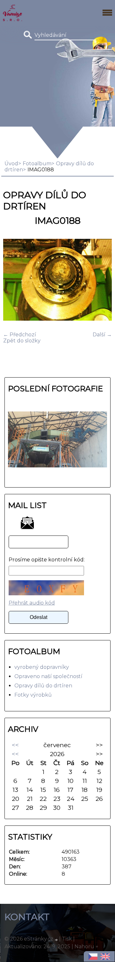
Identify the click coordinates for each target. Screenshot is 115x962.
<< (15, 745)
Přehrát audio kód (32, 603)
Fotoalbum (37, 163)
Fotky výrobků (33, 695)
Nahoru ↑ (86, 946)
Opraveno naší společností (48, 676)
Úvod (11, 163)
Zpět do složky (22, 341)
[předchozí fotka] (13, 280)
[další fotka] (101, 280)
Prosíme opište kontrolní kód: (47, 560)
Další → (102, 335)
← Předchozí (19, 335)
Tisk (67, 939)
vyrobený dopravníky (41, 667)
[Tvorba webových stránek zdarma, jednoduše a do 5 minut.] (57, 939)
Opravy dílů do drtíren (43, 686)
